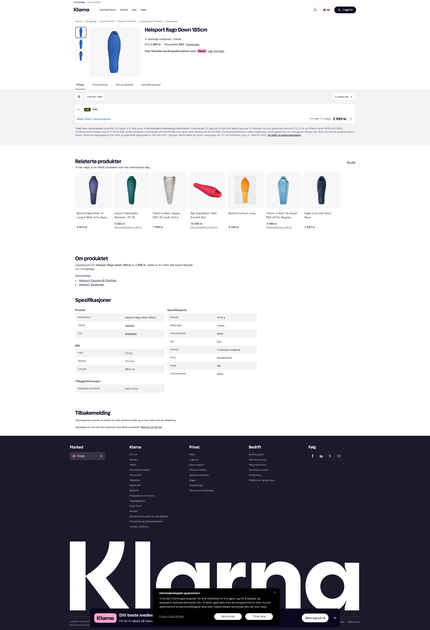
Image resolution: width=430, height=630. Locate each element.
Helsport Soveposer (91, 284)
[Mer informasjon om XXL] (78, 109)
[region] (216, 606)
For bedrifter (94, 2)
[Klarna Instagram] (339, 456)
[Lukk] (275, 592)
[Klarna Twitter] (330, 456)
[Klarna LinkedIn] (321, 456)
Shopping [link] (91, 21)
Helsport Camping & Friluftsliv (98, 280)
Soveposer (193, 44)
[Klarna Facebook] (313, 456)
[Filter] (79, 96)
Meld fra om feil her (151, 427)
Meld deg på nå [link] (315, 618)
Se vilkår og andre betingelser (284, 135)
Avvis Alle (228, 616)
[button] (326, 10)
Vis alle (351, 162)
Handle (124, 9)
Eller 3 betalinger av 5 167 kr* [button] (204, 227)
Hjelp (143, 9)
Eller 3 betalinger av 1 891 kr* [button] (128, 227)
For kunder (79, 2)
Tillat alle (259, 616)
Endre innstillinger (171, 616)
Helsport (130, 325)
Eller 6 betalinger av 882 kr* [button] (279, 227)
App (134, 9)
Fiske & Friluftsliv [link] (127, 21)
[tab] (80, 84)
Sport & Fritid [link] (107, 21)
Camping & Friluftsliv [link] (151, 21)
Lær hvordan (216, 51)
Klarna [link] (78, 21)
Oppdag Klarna (107, 9)
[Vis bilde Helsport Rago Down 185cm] (80, 32)
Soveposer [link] (172, 21)
